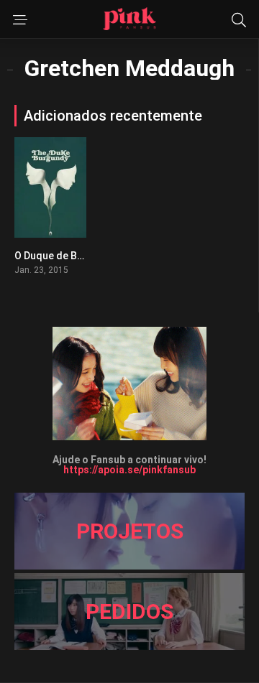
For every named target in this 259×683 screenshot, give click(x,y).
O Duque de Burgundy (65, 255)
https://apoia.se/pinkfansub (129, 469)
